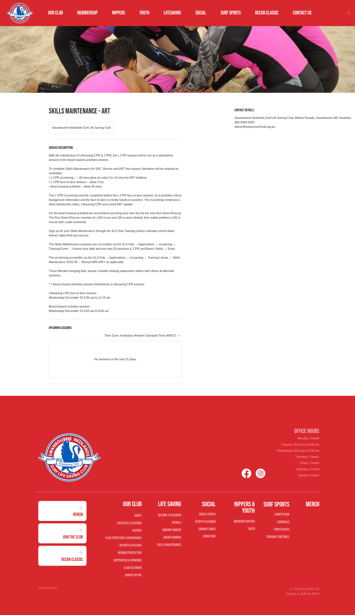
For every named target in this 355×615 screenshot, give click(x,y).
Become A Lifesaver (169, 515)
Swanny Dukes (207, 529)
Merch (313, 504)
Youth (251, 529)
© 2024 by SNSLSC (305, 589)
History (136, 530)
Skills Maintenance (169, 545)
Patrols (176, 522)
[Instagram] (260, 473)
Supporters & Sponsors (127, 560)
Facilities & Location (129, 523)
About (137, 515)
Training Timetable (277, 537)
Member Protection (129, 553)
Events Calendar (205, 521)
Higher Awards (172, 537)
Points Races (281, 529)
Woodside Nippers (244, 521)
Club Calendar (132, 568)
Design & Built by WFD (303, 594)
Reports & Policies (130, 545)
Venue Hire (209, 536)
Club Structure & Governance (123, 538)
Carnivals (283, 522)
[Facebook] (246, 473)
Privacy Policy (47, 587)
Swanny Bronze (171, 530)
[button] (55, 13)
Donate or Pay (133, 575)
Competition (281, 514)
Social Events (207, 514)
